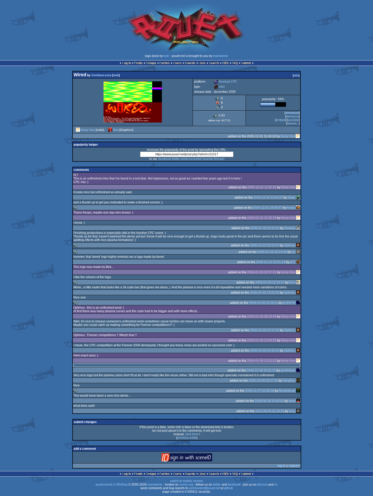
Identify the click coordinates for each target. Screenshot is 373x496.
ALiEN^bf (288, 303)
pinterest (187, 159)
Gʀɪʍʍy (289, 228)
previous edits (186, 438)
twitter (176, 159)
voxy (292, 411)
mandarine (220, 56)
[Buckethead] (298, 391)
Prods (138, 63)
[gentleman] (298, 370)
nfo (296, 75)
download (292, 113)
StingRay (289, 380)
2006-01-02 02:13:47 (264, 245)
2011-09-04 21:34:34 (269, 411)
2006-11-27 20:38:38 (259, 391)
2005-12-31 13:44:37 (268, 197)
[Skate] (298, 197)
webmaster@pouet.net (204, 488)
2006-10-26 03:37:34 (263, 380)
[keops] (298, 207)
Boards (190, 63)
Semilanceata (101, 75)
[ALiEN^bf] (298, 303)
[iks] (298, 252)
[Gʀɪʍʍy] (298, 228)
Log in (126, 63)
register (294, 466)
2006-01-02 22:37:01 (261, 272)
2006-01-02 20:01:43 (270, 262)
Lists (202, 63)
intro (219, 86)
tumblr (197, 159)
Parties (164, 63)
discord (262, 484)
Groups (151, 63)
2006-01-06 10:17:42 (264, 330)
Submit (246, 63)
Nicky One (88, 130)
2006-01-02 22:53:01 (269, 282)
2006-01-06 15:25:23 (261, 361)
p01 (292, 262)
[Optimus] (298, 245)
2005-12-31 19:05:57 (267, 207)
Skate (291, 197)
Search (214, 63)
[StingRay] (298, 380)
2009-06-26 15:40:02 (269, 401)
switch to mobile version (186, 481)
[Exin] (298, 282)
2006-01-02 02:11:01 (264, 228)
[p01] (298, 262)
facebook (164, 159)
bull (166, 56)
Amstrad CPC (225, 81)
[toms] (298, 401)
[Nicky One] (78, 130)
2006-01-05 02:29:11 (263, 303)
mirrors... (293, 123)
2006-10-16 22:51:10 (261, 370)
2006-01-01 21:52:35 (261, 218)
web (116, 75)
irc (276, 484)
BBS (225, 63)
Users (177, 63)
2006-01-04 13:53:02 (264, 292)
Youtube (293, 120)
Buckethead (287, 391)
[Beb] (110, 130)
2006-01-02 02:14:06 (272, 252)
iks (293, 252)
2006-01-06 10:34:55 (261, 340)
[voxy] (298, 411)
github (228, 488)
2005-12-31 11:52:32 (261, 187)
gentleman (288, 370)
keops (291, 207)
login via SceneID (195, 458)
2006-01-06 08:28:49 (261, 316)
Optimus (289, 245)
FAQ (235, 63)
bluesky (208, 159)
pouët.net (102, 484)
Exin (292, 282)
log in (281, 466)
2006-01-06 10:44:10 (264, 350)
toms (292, 401)
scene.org (186, 484)
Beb (115, 130)
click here (191, 434)
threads (219, 159)
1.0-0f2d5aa (119, 484)
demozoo (292, 116)
